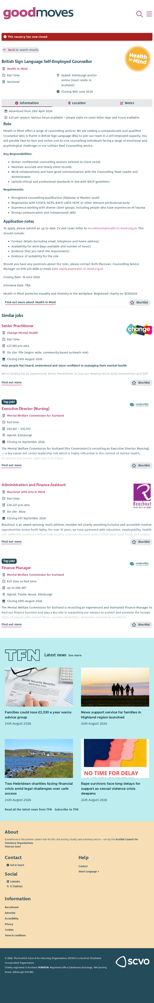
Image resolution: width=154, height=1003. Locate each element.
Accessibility (11, 918)
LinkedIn (15, 881)
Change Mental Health (22, 333)
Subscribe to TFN (66, 809)
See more (74, 655)
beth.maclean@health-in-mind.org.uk (77, 269)
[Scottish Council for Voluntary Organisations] (132, 962)
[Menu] (149, 14)
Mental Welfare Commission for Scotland (35, 415)
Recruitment (12, 907)
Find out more (12, 382)
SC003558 (43, 967)
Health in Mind (17, 69)
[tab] (27, 103)
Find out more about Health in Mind (30, 302)
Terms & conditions (15, 935)
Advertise (10, 913)
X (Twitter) (16, 886)
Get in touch (17, 865)
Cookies (9, 929)
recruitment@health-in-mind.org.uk (112, 228)
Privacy (9, 924)
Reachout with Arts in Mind (26, 492)
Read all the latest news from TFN (28, 809)
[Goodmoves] (38, 14)
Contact (83, 866)
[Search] (139, 14)
